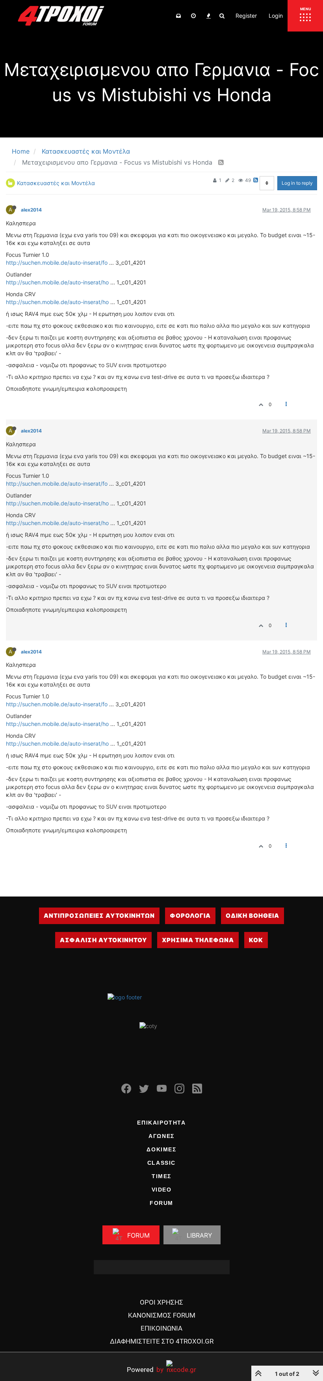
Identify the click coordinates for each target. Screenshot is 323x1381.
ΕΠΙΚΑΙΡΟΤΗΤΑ (161, 1122)
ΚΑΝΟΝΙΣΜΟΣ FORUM (161, 1315)
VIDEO (162, 1189)
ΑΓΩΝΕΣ (161, 1136)
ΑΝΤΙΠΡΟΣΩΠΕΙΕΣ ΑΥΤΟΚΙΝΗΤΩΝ (99, 915)
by (145, 1369)
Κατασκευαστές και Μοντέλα (56, 183)
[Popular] (208, 16)
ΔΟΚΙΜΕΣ (161, 1149)
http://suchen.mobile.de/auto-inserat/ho (57, 282)
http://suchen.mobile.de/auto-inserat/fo (57, 262)
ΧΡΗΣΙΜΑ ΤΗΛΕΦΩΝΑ (198, 940)
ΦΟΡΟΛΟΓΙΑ (190, 915)
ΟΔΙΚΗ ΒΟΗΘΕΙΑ (252, 915)
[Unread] (178, 16)
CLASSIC (161, 1163)
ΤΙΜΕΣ (161, 1176)
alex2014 (31, 210)
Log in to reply (297, 183)
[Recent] (193, 16)
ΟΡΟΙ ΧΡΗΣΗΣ (161, 1302)
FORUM (161, 1203)
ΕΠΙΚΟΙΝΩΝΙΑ (161, 1328)
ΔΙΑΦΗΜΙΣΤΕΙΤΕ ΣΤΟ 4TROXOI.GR (161, 1341)
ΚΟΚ (256, 940)
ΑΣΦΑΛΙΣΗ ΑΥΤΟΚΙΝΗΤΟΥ (103, 940)
